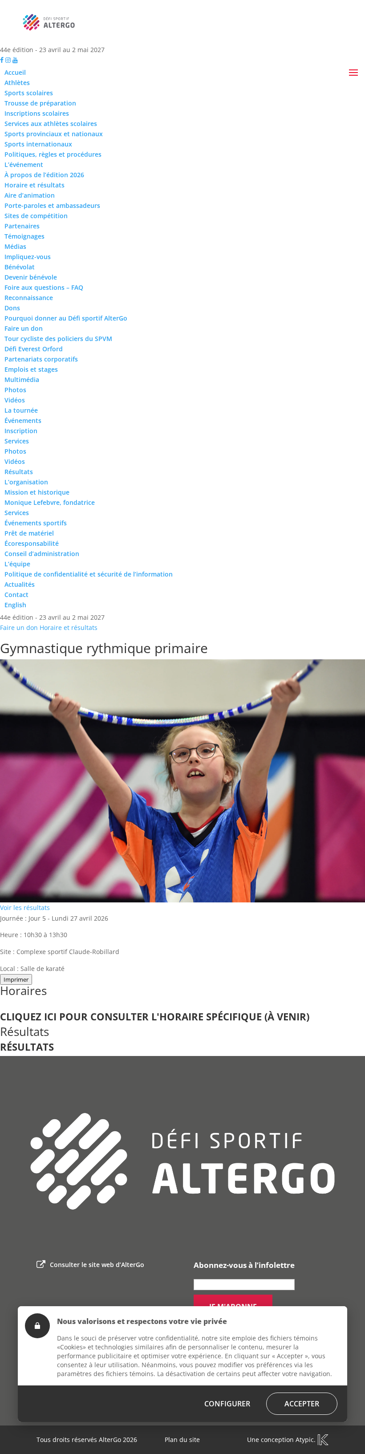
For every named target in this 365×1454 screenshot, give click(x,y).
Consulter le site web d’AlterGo (97, 1264)
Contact (16, 594)
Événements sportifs (35, 523)
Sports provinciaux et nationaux (53, 134)
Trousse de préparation (40, 103)
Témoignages (24, 236)
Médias (15, 246)
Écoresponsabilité (31, 543)
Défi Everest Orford (33, 349)
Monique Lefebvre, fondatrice (49, 502)
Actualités (19, 584)
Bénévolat (19, 267)
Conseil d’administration (41, 553)
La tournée (21, 410)
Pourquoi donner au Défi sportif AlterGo (65, 318)
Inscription (20, 430)
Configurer (227, 1404)
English (15, 605)
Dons (12, 308)
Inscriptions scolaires (36, 113)
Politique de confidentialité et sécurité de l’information (88, 574)
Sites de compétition (36, 215)
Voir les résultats (25, 907)
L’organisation (26, 482)
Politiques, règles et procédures (52, 154)
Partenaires (22, 226)
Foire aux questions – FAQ (43, 287)
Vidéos (14, 400)
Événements (22, 420)
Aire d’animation (29, 195)
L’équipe (17, 564)
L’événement (23, 164)
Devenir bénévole (30, 277)
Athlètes (17, 82)
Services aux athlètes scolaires (50, 123)
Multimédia (21, 379)
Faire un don (23, 328)
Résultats (18, 471)
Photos (15, 390)
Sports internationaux (38, 144)
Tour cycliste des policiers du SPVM (58, 338)
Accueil (15, 72)
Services (16, 441)
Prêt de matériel (29, 533)
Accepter (301, 1404)
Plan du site (182, 1439)
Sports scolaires (28, 93)
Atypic (305, 1439)
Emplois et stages (31, 369)
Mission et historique (36, 492)
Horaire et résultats (34, 185)
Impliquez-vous (27, 256)
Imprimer (16, 979)
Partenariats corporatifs (41, 359)
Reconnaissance (28, 297)
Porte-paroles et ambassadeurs (52, 205)
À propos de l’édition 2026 (44, 175)
